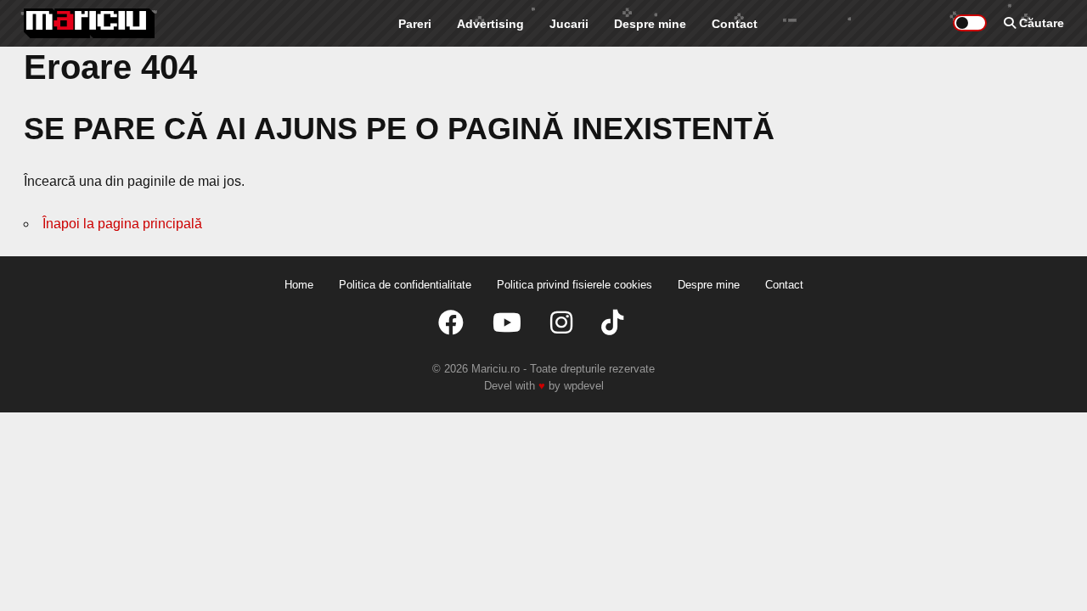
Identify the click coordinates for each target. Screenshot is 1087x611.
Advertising (490, 24)
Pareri (414, 24)
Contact (735, 24)
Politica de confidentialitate (405, 284)
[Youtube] (507, 323)
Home (298, 284)
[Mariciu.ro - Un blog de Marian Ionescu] (89, 23)
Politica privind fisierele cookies (574, 284)
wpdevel (584, 385)
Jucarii (569, 24)
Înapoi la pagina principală (122, 223)
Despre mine (650, 24)
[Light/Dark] (970, 22)
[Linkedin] (561, 323)
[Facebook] (451, 323)
